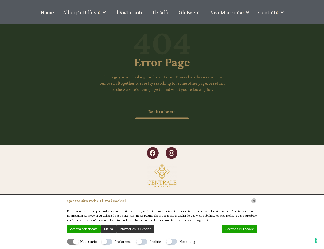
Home (47, 12)
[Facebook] (153, 153)
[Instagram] (171, 153)
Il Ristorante (129, 12)
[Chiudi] (254, 201)
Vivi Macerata (227, 12)
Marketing (187, 241)
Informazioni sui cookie (135, 229)
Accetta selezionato (83, 229)
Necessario (88, 241)
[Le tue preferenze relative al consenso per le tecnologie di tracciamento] (315, 240)
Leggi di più (202, 220)
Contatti (267, 12)
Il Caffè (161, 12)
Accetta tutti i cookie (239, 229)
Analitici (155, 241)
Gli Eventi (190, 12)
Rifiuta (108, 229)
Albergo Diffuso (81, 12)
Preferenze (123, 241)
